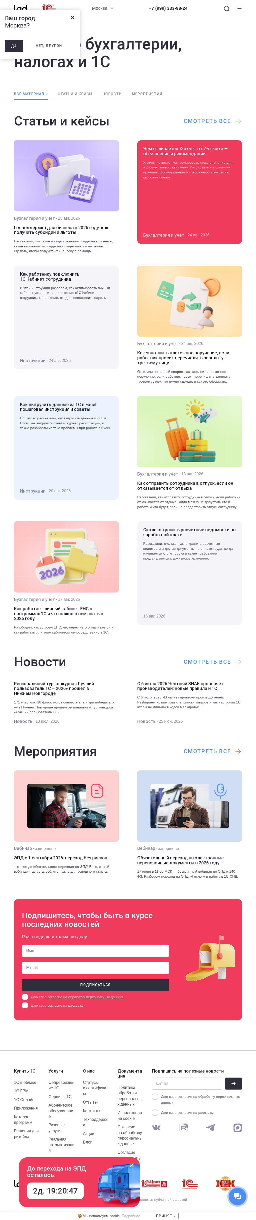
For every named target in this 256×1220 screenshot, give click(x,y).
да (14, 46)
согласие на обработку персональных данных (85, 997)
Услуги (55, 1071)
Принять (165, 1216)
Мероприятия (147, 94)
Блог (87, 1142)
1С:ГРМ (21, 1091)
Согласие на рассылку (129, 1155)
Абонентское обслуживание (60, 1111)
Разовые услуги (56, 1128)
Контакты (91, 1111)
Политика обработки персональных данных (130, 1095)
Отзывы (90, 1102)
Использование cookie (130, 1115)
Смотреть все (207, 121)
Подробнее (131, 1216)
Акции (88, 1134)
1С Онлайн (24, 1100)
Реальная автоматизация (61, 1145)
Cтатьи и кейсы (75, 94)
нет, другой (49, 46)
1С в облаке (25, 1082)
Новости (112, 94)
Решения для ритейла (26, 1134)
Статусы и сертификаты (95, 1088)
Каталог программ (23, 1120)
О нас (89, 1071)
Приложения (26, 1108)
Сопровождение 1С (61, 1085)
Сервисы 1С (60, 1097)
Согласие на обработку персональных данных (130, 1135)
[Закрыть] (132, 1165)
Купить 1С (25, 1071)
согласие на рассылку (66, 1005)
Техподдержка (95, 1122)
